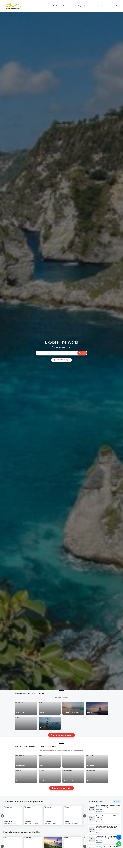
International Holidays (99, 6)
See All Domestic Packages (62, 788)
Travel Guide (113, 6)
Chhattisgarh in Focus (81, 6)
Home (47, 6)
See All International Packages (62, 735)
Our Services (66, 6)
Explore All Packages (62, 360)
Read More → (99, 811)
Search (83, 353)
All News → (117, 801)
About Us (55, 6)
